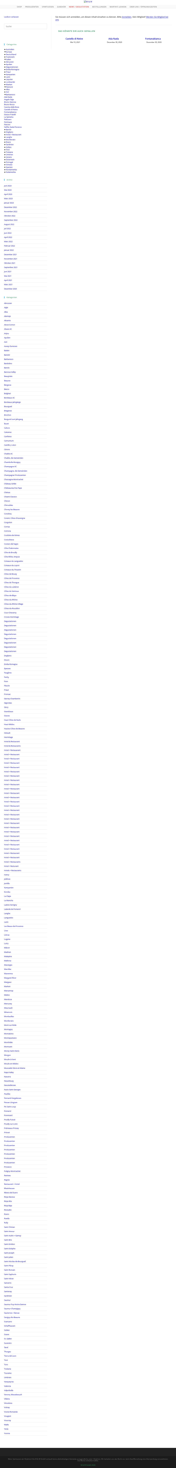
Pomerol (7, 1111)
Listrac (6, 935)
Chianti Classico (10, 496)
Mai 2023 (7, 190)
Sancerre (7, 1283)
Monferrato (10, 139)
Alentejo (7, 316)
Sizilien (8, 147)
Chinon (7, 501)
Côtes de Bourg (10, 574)
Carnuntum (9, 440)
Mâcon (7, 947)
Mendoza (8, 999)
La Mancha (8, 900)
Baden (6, 350)
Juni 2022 (7, 233)
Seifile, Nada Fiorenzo (13, 127)
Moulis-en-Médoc (11, 1063)
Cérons (7, 449)
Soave (6, 1334)
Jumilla (6, 883)
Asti (7, 92)
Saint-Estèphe (9, 1248)
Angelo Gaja (9, 99)
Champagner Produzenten (15, 475)
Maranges (8, 965)
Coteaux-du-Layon (11, 565)
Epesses (7, 668)
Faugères (8, 672)
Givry (6, 707)
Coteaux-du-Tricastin (12, 569)
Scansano (8, 1321)
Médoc (7, 995)
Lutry (6, 943)
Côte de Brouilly (10, 552)
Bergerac (7, 385)
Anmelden (126, 17)
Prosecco (8, 1167)
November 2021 (10, 258)
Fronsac (7, 694)
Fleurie (7, 685)
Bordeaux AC (9, 397)
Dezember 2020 (10, 289)
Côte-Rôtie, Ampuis (12, 556)
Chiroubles (8, 505)
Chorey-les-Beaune (12, 509)
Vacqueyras (9, 1381)
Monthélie (8, 1042)
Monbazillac (9, 1016)
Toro (6, 1364)
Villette (7, 1399)
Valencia (7, 1386)
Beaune (7, 380)
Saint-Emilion (9, 1244)
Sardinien (10, 144)
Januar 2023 (9, 203)
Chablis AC (8, 453)
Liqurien (9, 79)
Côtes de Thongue (11, 582)
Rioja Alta (8, 1201)
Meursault (8, 1008)
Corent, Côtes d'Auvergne (14, 518)
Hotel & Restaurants (12, 746)
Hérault (7, 733)
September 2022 (10, 220)
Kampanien (10, 74)
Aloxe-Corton (9, 324)
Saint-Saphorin (10, 1274)
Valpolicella (8, 1390)
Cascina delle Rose (11, 107)
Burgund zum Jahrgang (13, 419)
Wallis (6, 1424)
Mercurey (8, 1003)
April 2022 (8, 237)
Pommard (8, 1115)
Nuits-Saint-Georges (12, 1089)
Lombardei (10, 82)
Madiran (7, 952)
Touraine (7, 1373)
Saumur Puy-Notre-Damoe (15, 1304)
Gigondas (8, 703)
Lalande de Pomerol (12, 909)
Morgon (7, 1055)
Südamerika (11, 172)
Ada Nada (8, 97)
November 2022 (10, 211)
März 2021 (8, 284)
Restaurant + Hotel (12, 1184)
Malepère (8, 956)
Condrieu (8, 513)
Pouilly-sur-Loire (10, 1124)
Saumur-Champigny (12, 1308)
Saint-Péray (8, 1265)
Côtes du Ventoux (11, 591)
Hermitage (8, 737)
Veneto (9, 157)
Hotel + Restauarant (12, 750)
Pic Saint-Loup (10, 1106)
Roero (8, 142)
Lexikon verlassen (11, 17)
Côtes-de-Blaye (10, 595)
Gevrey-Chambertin (12, 698)
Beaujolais (8, 376)
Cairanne (7, 432)
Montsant (8, 1046)
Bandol (7, 355)
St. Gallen (8, 1338)
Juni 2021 (7, 271)
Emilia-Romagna (12, 69)
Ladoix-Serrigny (10, 905)
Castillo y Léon (10, 445)
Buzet (6, 423)
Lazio (8, 77)
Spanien (9, 167)
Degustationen (12, 67)
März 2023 (8, 198)
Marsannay (8, 990)
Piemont (9, 87)
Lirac (6, 930)
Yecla (6, 1429)
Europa (9, 52)
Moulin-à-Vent (10, 1059)
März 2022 (8, 241)
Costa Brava (9, 539)
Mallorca (7, 960)
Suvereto (8, 1343)
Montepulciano (10, 1038)
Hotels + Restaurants (12, 870)
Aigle (6, 307)
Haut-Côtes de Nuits (12, 720)
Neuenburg (8, 1081)
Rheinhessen (9, 1188)
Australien (10, 49)
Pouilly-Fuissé (9, 1119)
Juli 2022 (7, 228)
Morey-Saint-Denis (11, 1051)
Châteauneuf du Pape (13, 488)
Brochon (7, 415)
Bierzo (6, 389)
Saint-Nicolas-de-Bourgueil (15, 1261)
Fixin (6, 681)
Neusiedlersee (10, 1085)
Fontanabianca (10, 112)
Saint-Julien (8, 1257)
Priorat (7, 1132)
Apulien (9, 64)
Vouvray (7, 1420)
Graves (7, 715)
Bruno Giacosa (10, 102)
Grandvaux (8, 711)
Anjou (6, 333)
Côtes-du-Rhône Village (13, 604)
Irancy (6, 874)
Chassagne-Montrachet (13, 479)
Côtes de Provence (11, 578)
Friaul (8, 72)
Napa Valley (9, 1072)
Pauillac (7, 1094)
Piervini (7, 124)
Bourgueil (8, 406)
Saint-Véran (9, 1278)
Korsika (7, 892)
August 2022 (9, 224)
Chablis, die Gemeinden (13, 458)
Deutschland (11, 54)
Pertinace (8, 122)
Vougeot (7, 1416)
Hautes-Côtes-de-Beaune (14, 728)
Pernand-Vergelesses (12, 1098)
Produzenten (9, 1137)
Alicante (7, 320)
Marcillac (7, 969)
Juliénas (7, 879)
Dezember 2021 (10, 254)
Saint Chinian (9, 1227)
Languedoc (8, 917)
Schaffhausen (9, 1326)
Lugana (7, 939)
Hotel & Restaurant (12, 741)
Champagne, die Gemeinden (15, 471)
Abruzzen (10, 62)
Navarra (7, 1076)
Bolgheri (7, 393)
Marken (9, 84)
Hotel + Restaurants (12, 862)
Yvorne (7, 1433)
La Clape (7, 896)
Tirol (7, 149)
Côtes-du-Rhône (10, 599)
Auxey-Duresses (10, 346)
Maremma (8, 973)
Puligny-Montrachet (12, 1171)
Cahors (7, 428)
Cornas (7, 526)
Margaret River (10, 978)
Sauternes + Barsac (12, 1313)
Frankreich (10, 57)
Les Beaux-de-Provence (13, 926)
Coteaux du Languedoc (13, 561)
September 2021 (10, 267)
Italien (8, 59)
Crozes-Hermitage (11, 617)
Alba (7, 89)
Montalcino (8, 1033)
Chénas (7, 492)
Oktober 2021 (9, 263)
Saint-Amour (9, 1231)
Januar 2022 (9, 250)
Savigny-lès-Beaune (12, 1317)
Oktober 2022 (9, 215)
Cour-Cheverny (10, 612)
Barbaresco (10, 94)
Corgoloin (8, 522)
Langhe (9, 137)
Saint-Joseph (9, 1253)
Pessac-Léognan (10, 1102)
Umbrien (9, 154)
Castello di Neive (11, 109)
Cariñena (7, 436)
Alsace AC (8, 329)
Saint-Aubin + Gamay (12, 1235)
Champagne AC (10, 466)
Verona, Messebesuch (13, 1394)
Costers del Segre (11, 544)
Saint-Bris (8, 1240)
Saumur (7, 1300)
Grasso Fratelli (10, 114)
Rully (6, 1222)
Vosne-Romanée (11, 1412)
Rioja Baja (8, 1205)
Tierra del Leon (10, 1356)
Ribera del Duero (11, 1192)
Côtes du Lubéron (11, 587)
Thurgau (7, 1351)
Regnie (7, 1180)
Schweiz (9, 164)
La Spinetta (8, 117)
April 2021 (8, 280)
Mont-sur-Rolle (10, 1025)
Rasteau (7, 1175)
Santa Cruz (8, 1287)
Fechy (6, 677)
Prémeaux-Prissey (11, 1128)
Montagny (8, 1029)
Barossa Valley (10, 372)
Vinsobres (8, 1403)
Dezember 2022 (10, 207)
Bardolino (8, 363)
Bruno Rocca (9, 104)
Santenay (8, 1291)
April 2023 (8, 194)
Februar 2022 (9, 246)
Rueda (6, 1218)
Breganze (8, 410)
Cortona (7, 531)
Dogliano (9, 132)
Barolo (8, 129)
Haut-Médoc (9, 724)
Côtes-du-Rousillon (12, 608)
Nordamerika (11, 169)
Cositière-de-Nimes (12, 535)
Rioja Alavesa (9, 1197)
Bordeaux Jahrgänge (12, 402)
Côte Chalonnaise (11, 548)
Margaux (7, 982)
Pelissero (7, 119)
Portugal (9, 162)
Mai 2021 (7, 276)
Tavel (6, 1347)
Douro (6, 660)
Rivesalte (7, 1210)
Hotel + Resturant (11, 866)
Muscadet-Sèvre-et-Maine (14, 1068)
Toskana (9, 152)
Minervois (8, 1012)
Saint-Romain (9, 1270)
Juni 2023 (7, 185)
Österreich (10, 159)
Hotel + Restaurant (13, 134)
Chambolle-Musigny (12, 462)
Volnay (7, 1407)
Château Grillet (10, 483)
